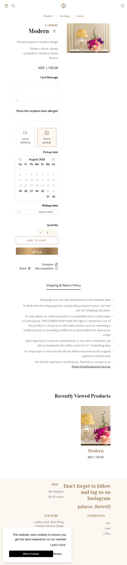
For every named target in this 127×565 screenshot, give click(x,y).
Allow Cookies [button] (31, 553)
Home (80, 16)
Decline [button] (57, 553)
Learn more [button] (57, 544)
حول (108, 522)
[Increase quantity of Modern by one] (40, 233)
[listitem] (46, 137)
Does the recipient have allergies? (37, 111)
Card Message (49, 77)
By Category (56, 491)
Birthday (65, 16)
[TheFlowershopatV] (63, 5)
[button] (53, 159)
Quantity (52, 225)
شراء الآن (37, 251)
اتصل (107, 528)
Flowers (51, 25)
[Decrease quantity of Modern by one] (54, 233)
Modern (96, 451)
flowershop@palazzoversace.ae (91, 366)
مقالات (106, 533)
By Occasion (56, 497)
